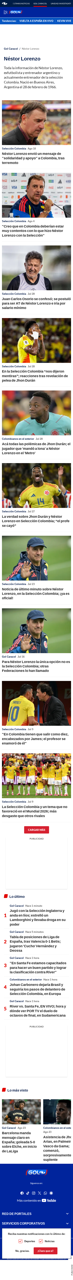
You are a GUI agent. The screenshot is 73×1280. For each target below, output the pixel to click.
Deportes (29, 1241)
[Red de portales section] (67, 1213)
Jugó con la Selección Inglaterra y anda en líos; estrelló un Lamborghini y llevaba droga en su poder (38, 917)
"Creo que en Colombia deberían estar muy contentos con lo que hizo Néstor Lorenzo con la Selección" (33, 230)
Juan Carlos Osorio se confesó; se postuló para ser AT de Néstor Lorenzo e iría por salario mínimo (36, 303)
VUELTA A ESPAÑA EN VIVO (36, 21)
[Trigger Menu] (5, 12)
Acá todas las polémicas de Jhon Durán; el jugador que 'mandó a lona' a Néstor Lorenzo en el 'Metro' (36, 448)
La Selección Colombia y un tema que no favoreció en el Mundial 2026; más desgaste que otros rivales (34, 811)
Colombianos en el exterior (18, 438)
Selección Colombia (14, 148)
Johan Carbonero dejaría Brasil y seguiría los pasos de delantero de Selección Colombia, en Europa (37, 989)
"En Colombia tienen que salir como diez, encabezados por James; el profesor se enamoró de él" (35, 738)
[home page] (4, 3)
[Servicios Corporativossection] (67, 1223)
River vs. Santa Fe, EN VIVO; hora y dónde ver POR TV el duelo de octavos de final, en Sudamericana (38, 1010)
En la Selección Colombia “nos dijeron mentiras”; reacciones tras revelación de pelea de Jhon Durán (35, 375)
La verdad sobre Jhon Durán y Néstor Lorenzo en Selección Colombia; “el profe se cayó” (35, 521)
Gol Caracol (40, 3)
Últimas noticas (21, 3)
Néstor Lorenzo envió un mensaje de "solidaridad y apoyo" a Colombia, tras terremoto (33, 158)
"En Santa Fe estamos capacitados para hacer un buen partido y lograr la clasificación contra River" (38, 967)
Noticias (50, 1241)
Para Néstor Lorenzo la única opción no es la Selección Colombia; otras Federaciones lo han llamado (36, 666)
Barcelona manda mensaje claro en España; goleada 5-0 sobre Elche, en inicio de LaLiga (19, 1142)
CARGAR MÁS (36, 829)
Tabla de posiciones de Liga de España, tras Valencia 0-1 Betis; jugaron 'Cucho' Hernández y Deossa (35, 943)
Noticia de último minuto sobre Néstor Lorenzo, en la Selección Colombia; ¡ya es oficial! (35, 593)
